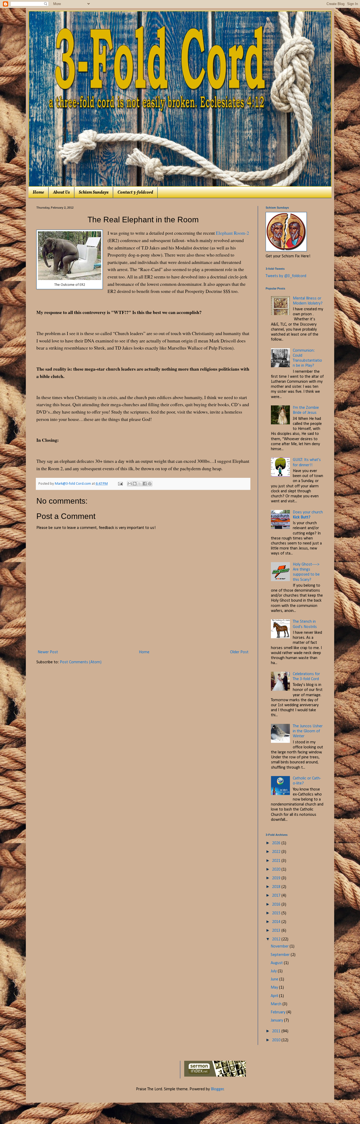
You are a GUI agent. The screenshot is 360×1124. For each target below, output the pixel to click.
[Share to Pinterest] (149, 483)
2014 (276, 922)
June (275, 979)
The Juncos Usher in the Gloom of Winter (308, 731)
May (275, 987)
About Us (61, 192)
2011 (276, 1031)
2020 (276, 869)
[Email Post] (120, 484)
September (281, 955)
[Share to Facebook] (144, 483)
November (280, 946)
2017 (276, 896)
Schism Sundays (94, 192)
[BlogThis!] (134, 483)
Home (38, 192)
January (277, 1020)
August (277, 963)
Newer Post (48, 652)
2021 (276, 861)
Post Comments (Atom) (80, 662)
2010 (276, 1040)
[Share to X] (139, 483)
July (274, 971)
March (277, 1004)
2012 (276, 939)
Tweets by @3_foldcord (286, 276)
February (278, 1012)
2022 (276, 852)
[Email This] (129, 483)
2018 (276, 887)
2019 (276, 878)
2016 (276, 904)
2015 (276, 913)
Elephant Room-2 (232, 233)
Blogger (217, 1089)
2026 (276, 843)
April (275, 996)
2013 (276, 931)
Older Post (239, 652)
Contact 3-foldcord (135, 192)
